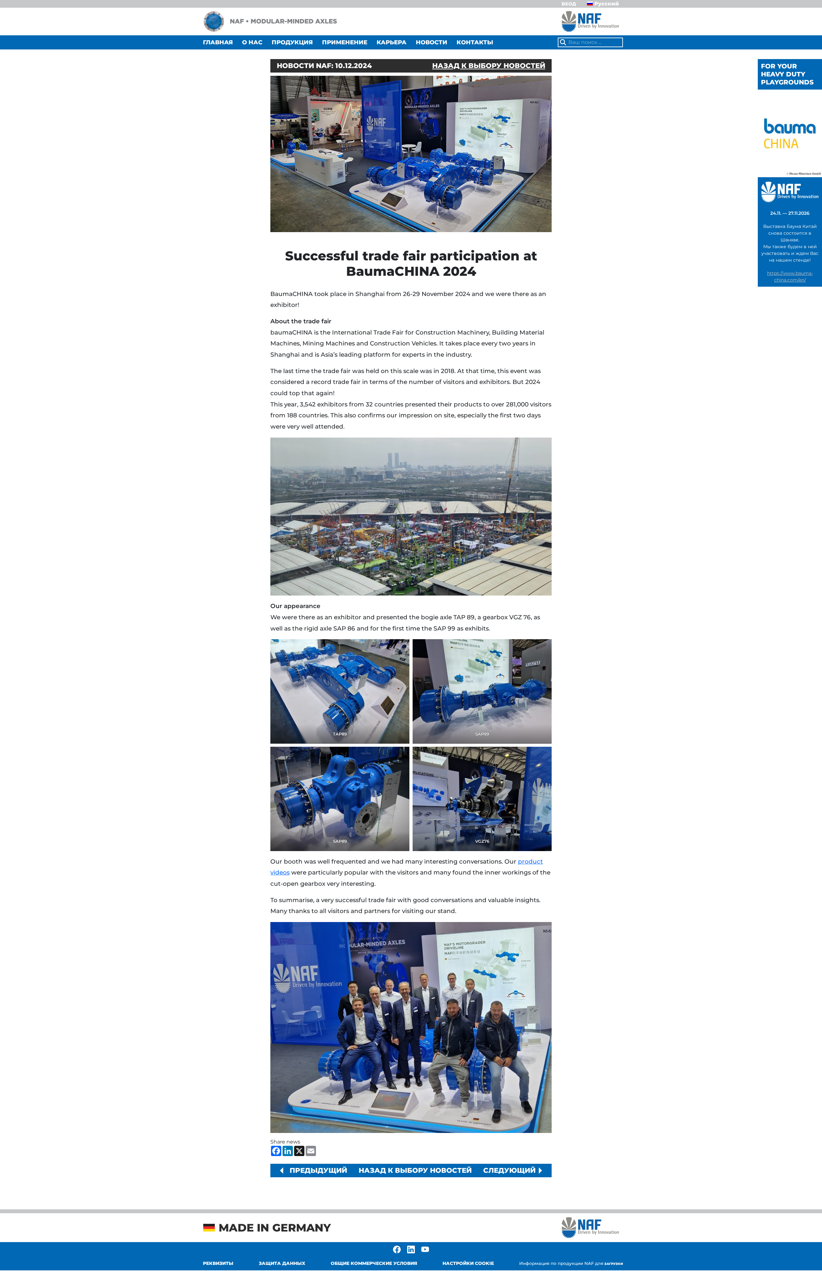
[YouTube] (425, 1249)
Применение (344, 42)
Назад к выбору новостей (488, 65)
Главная (218, 42)
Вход (569, 4)
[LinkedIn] (411, 1249)
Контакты (475, 42)
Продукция (292, 42)
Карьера (392, 42)
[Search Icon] (563, 42)
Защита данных (282, 1263)
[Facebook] (397, 1249)
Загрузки (571, 1264)
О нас (252, 42)
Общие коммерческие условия (374, 1263)
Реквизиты (218, 1263)
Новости (431, 42)
